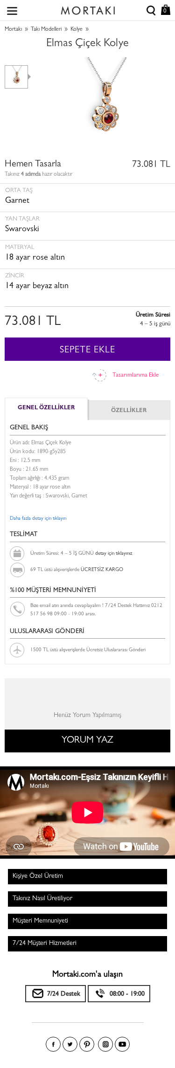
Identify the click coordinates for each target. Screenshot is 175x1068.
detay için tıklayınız (113, 553)
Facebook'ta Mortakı (53, 1044)
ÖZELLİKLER (129, 411)
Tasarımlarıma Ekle (135, 375)
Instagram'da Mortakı (105, 1044)
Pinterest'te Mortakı (86, 1044)
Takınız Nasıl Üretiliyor (42, 899)
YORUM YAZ (87, 740)
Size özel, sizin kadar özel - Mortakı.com (87, 8)
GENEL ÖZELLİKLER (46, 408)
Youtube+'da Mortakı (122, 1044)
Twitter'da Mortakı (70, 1044)
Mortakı (13, 30)
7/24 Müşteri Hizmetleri (45, 943)
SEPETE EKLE (87, 350)
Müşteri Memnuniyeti (40, 921)
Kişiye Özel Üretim (38, 876)
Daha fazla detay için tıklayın (38, 518)
